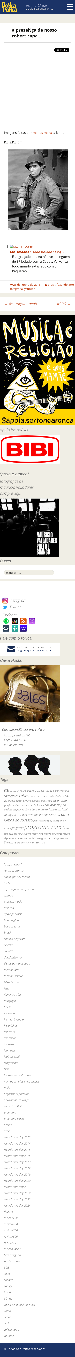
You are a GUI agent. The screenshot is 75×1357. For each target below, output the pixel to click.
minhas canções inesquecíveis (21, 1081)
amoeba (9, 908)
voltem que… (11, 1329)
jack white (39, 805)
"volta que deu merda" (17, 877)
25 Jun (60, 252)
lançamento (11, 1063)
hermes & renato (14, 1019)
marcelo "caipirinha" (50, 809)
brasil (51, 284)
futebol (8, 1007)
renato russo (24, 833)
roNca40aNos (12, 1249)
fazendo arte (65, 284)
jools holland (12, 1057)
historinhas (10, 1026)
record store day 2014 (17, 1143)
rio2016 (9, 1212)
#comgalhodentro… (23, 303)
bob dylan (42, 790)
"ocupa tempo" (13, 864)
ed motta (35, 800)
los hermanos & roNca (17, 1075)
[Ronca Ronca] (9, 7)
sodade (8, 1280)
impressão (10, 1038)
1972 (7, 883)
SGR (6, 1267)
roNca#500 (11, 1230)
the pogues (41, 838)
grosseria (9, 1013)
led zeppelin (15, 809)
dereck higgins (22, 800)
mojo (7, 1088)
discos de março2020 (17, 963)
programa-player (14, 1119)
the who (9, 842)
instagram (10, 1044)
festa (7, 988)
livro (6, 1069)
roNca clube (11, 1218)
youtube (29, 289)
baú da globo (12, 920)
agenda (8, 895)
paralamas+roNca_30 (17, 1100)
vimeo (7, 1317)
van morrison (32, 842)
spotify (8, 1286)
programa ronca (45, 827)
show (7, 1274)
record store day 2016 (17, 1156)
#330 (64, 303)
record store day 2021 (17, 1187)
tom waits (19, 842)
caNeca (24, 795)
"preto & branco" (14, 870)
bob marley (55, 790)
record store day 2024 (17, 1205)
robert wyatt (37, 833)
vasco (7, 1311)
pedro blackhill (12, 1106)
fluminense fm (12, 994)
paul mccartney (41, 820)
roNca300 (10, 1243)
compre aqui (10, 493)
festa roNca (60, 800)
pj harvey (54, 820)
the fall (31, 838)
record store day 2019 (17, 1174)
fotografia (16, 289)
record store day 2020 (17, 1181)
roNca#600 (11, 1236)
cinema (8, 945)
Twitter (14, 607)
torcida (8, 1292)
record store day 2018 (17, 1168)
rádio (7, 1131)
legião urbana (29, 809)
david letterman (13, 957)
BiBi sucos (10, 790)
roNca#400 (11, 1224)
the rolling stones (57, 838)
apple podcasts (13, 914)
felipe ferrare (11, 982)
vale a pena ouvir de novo (19, 1305)
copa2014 (10, 951)
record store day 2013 (17, 1137)
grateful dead (10, 805)
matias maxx (42, 132)
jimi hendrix (52, 805)
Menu (70, 7)
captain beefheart (14, 939)
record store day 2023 (17, 1199)
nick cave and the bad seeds (39, 815)
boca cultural (12, 926)
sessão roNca (12, 1261)
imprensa (9, 1032)
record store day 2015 (17, 1150)
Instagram (17, 600)
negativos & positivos (16, 1094)
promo (8, 1125)
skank (14, 838)
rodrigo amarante (53, 833)
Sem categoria (12, 1255)
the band (22, 838)
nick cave (16, 814)
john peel (9, 1050)
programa (17, 828)
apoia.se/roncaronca (39, 8)
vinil (6, 1323)
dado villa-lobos (56, 796)
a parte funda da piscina (19, 889)
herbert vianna (25, 805)
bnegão (30, 790)
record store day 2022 (17, 1193)
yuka (43, 842)
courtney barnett (39, 796)
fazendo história (13, 976)
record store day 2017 (17, 1162)
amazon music (13, 901)
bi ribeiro (21, 790)
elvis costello (46, 800)
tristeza (8, 1298)
